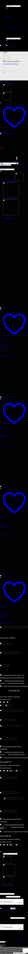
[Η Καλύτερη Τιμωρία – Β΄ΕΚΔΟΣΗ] (7, 91)
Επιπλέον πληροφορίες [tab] (9, 218)
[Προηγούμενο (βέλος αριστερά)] (0, 946)
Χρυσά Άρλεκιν (9, 82)
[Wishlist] (0, 488)
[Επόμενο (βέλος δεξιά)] (2, 946)
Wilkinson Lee (4, 437)
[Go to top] (0, 851)
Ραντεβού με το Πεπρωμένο (7, 435)
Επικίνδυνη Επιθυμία (6, 524)
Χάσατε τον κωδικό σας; (6, 911)
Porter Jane (20, 168)
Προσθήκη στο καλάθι (5, 165)
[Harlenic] (6, 45)
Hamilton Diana (4, 616)
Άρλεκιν (2, 82)
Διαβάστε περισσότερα (6, 355)
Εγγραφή (3, 941)
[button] (7, 17)
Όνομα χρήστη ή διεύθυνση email (9, 892)
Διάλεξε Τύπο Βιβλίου (6, 159)
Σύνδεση (13, 908)
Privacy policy (21, 953)
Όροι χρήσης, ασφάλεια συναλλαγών (10, 696)
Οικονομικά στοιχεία (5, 699)
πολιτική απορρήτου (20, 939)
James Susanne (4, 527)
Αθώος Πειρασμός (5, 613)
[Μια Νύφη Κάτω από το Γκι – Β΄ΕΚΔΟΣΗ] (7, 99)
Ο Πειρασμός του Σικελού (7, 345)
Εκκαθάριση (16, 161)
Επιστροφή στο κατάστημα (13, 29)
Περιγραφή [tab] (6, 217)
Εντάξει (15, 953)
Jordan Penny (4, 348)
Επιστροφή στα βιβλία (9, 180)
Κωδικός (3, 896)
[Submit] (6, 40)
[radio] (18, 157)
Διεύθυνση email (5, 918)
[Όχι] (26, 953)
